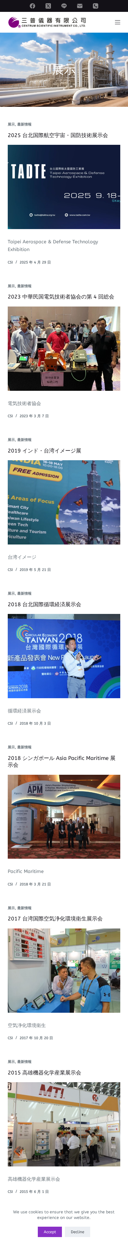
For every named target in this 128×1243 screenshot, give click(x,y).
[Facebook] (32, 6)
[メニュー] (117, 22)
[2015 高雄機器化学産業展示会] (64, 1124)
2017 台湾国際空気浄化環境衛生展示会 (55, 918)
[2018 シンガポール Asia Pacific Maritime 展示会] (64, 817)
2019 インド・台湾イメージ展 (44, 450)
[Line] (64, 6)
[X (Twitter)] (48, 6)
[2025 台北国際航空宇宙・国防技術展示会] (64, 187)
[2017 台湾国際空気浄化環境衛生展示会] (64, 970)
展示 (11, 124)
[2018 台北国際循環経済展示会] (64, 656)
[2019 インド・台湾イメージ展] (64, 502)
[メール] (79, 6)
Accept (50, 1232)
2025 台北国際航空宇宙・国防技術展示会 (58, 135)
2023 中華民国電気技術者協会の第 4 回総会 (61, 296)
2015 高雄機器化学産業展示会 (44, 1072)
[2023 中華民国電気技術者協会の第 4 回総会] (64, 349)
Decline (77, 1232)
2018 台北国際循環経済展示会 (44, 604)
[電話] (95, 6)
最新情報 (24, 124)
